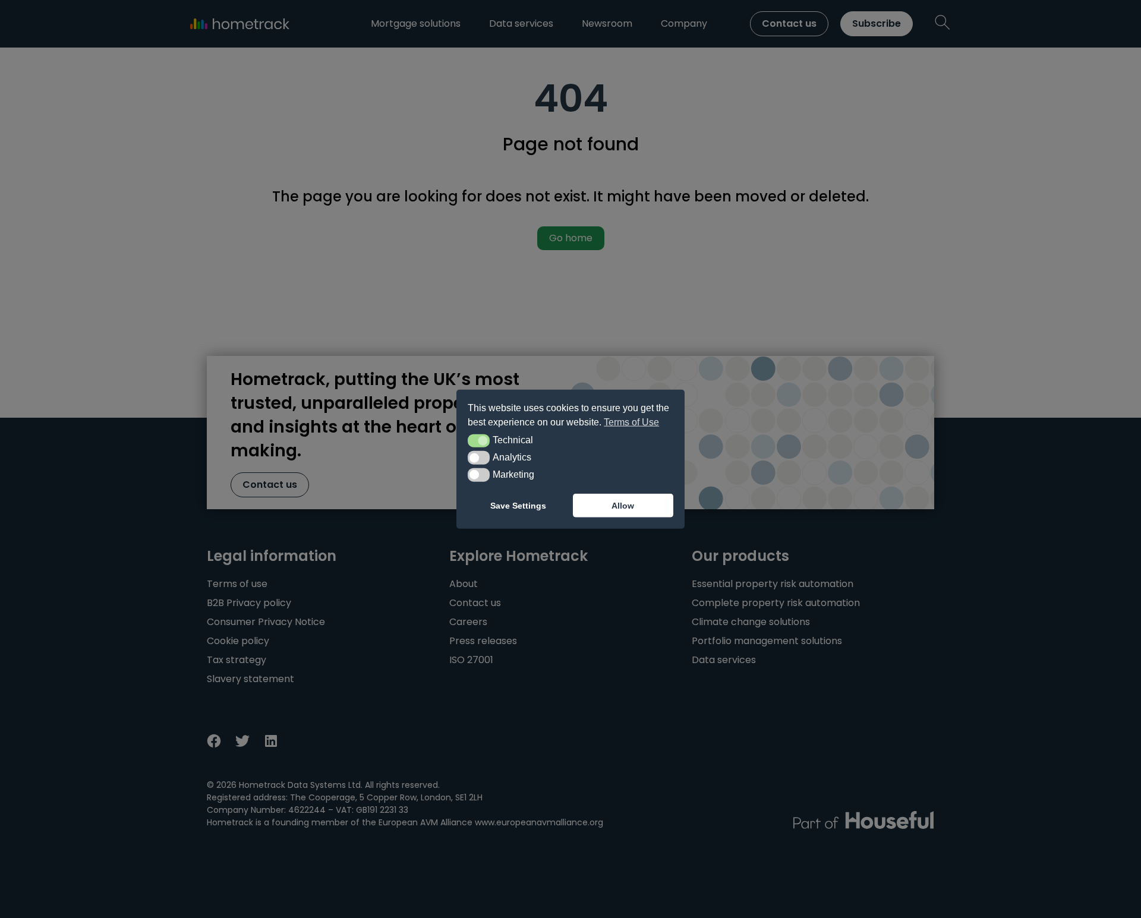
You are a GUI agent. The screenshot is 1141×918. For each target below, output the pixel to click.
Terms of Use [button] (631, 422)
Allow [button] (623, 505)
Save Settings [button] (518, 505)
